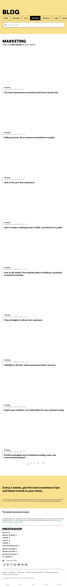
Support (5, 543)
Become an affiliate (9, 554)
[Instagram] (7, 564)
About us (5, 532)
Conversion (16, 18)
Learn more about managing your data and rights (49, 501)
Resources (59, 584)
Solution (7, 584)
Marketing (35, 18)
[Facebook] (4, 564)
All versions (7, 557)
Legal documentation (10, 545)
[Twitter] (11, 564)
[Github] (22, 564)
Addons (20, 584)
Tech (26, 18)
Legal (56, 18)
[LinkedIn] (15, 564)
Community (46, 584)
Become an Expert (8, 551)
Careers (5, 538)
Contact (5, 540)
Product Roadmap (8, 535)
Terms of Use (20, 572)
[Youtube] (18, 564)
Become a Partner (8, 549)
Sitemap (4, 572)
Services (33, 584)
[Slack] (26, 564)
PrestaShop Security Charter (10, 574)
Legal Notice (12, 572)
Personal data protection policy (34, 572)
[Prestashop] (9, 4)
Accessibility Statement (51, 572)
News (6, 18)
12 (38, 463)
